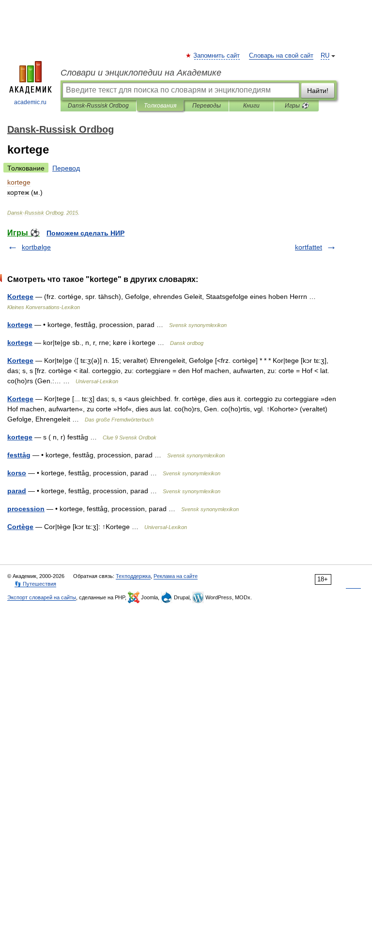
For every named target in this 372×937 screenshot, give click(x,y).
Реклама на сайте (176, 576)
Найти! (317, 90)
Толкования (160, 105)
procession (26, 509)
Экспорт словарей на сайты (41, 597)
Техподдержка (133, 576)
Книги (251, 105)
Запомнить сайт (217, 55)
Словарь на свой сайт (281, 55)
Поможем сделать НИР (85, 233)
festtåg (19, 455)
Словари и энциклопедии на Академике (141, 73)
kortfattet (308, 247)
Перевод (66, 168)
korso (16, 473)
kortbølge (36, 247)
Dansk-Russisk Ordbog (98, 105)
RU (325, 55)
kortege (19, 324)
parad (16, 491)
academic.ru (30, 102)
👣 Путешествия (35, 584)
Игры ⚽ (297, 105)
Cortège (20, 527)
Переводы (206, 105)
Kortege (20, 296)
